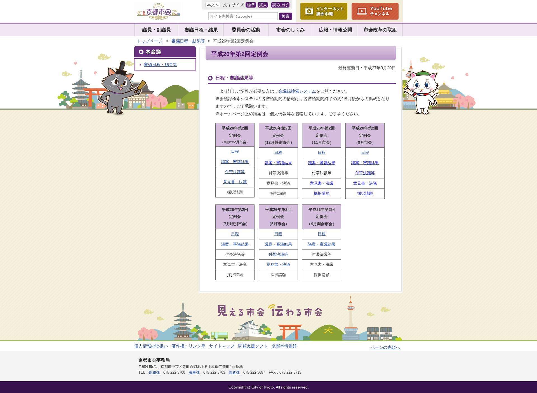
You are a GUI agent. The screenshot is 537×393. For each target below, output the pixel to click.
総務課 (154, 372)
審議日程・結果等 (188, 41)
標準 (251, 5)
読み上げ (280, 5)
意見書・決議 (235, 182)
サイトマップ (221, 345)
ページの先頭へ (385, 347)
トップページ (149, 41)
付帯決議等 (235, 172)
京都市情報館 (284, 345)
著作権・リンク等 (188, 345)
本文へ (213, 5)
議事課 (194, 372)
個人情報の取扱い (151, 345)
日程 (235, 151)
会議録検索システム (297, 91)
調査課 (234, 372)
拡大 (263, 5)
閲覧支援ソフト (253, 345)
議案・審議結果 (235, 161)
